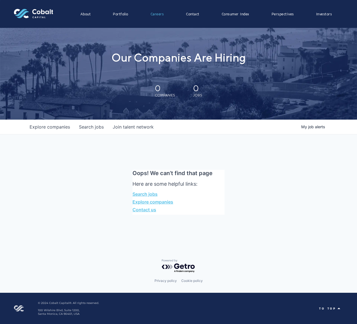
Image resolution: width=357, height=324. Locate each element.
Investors (324, 14)
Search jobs (145, 194)
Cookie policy (192, 281)
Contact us (144, 209)
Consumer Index (235, 14)
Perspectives (283, 14)
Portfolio (120, 14)
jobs (91, 127)
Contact (192, 14)
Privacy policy (166, 281)
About (85, 14)
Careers (157, 14)
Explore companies (152, 202)
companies (50, 127)
